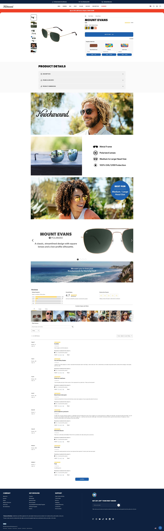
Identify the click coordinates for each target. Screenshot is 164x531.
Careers (31, 496)
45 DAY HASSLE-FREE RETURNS (92, 276)
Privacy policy (10, 528)
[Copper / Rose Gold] (95, 28)
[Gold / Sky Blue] (89, 28)
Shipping (57, 502)
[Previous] (32, 240)
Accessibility (19, 528)
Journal (4, 498)
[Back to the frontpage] (85, 16)
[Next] (76, 38)
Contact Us (57, 506)
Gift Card (5, 504)
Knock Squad (32, 502)
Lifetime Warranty (59, 504)
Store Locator (58, 508)
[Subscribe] (118, 505)
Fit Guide (131, 38)
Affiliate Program (33, 506)
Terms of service (14, 528)
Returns (57, 500)
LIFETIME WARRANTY (71, 276)
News (4, 500)
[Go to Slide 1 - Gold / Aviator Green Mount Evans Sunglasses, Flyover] (34, 17)
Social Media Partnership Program (37, 504)
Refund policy (5, 528)
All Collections (6, 506)
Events (30, 508)
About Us (5, 496)
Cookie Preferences (29, 528)
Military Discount (7, 502)
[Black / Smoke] (92, 28)
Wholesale (31, 498)
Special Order (32, 500)
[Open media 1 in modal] (58, 35)
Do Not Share (24, 528)
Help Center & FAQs (59, 496)
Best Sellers (91, 16)
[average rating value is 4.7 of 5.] (128, 22)
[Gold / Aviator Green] (86, 28)
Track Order (58, 498)
